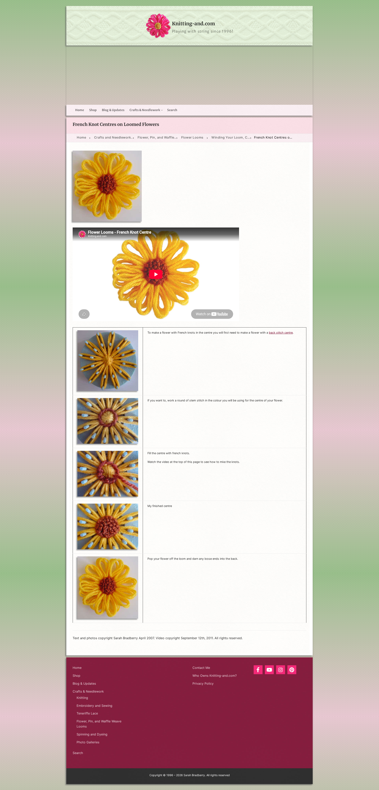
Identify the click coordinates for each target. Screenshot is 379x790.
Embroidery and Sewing (94, 706)
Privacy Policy (203, 683)
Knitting (82, 698)
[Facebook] (258, 669)
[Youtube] (269, 669)
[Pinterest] (291, 669)
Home (77, 668)
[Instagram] (280, 669)
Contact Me (201, 668)
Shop (76, 676)
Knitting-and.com (193, 24)
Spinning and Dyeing (92, 734)
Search (78, 753)
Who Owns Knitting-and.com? (214, 676)
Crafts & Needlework (88, 691)
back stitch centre (281, 332)
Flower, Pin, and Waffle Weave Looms (99, 723)
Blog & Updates (84, 683)
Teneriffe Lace (87, 713)
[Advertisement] (189, 75)
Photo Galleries (88, 742)
